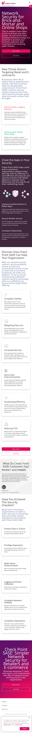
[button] (29, 3)
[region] (16, 724)
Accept (24, 728)
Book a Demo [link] (16, 51)
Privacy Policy (6, 725)
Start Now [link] (16, 55)
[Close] (29, 718)
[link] (30, 6)
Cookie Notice (18, 725)
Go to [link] (8, 5)
